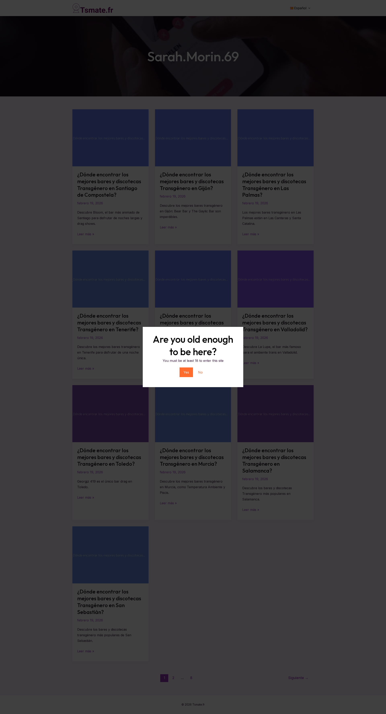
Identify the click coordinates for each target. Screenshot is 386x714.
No (200, 372)
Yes (186, 372)
